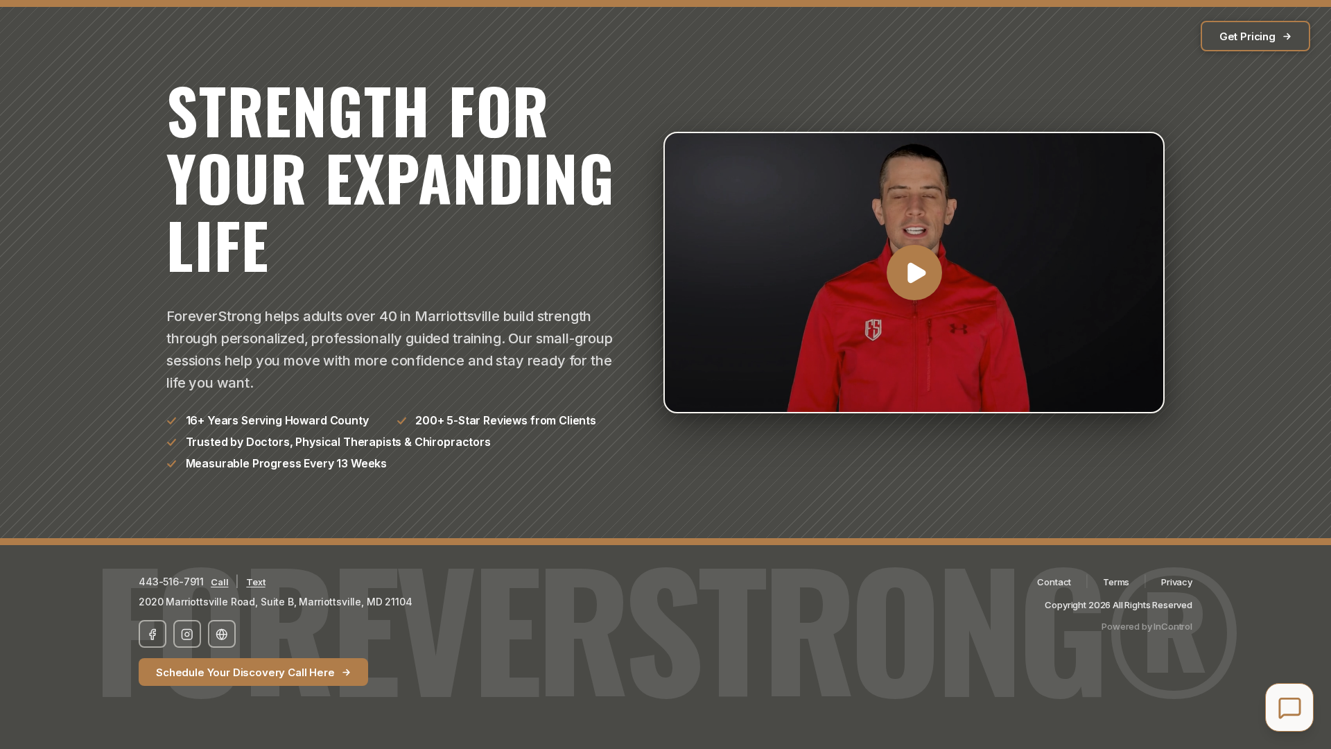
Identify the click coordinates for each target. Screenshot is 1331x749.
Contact (1054, 581)
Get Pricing (1247, 36)
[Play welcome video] (914, 273)
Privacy (1176, 581)
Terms (1116, 581)
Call (219, 581)
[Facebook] (152, 634)
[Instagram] (187, 634)
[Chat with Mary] (1289, 707)
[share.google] (222, 634)
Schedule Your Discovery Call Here (245, 672)
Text (255, 581)
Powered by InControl (1147, 626)
